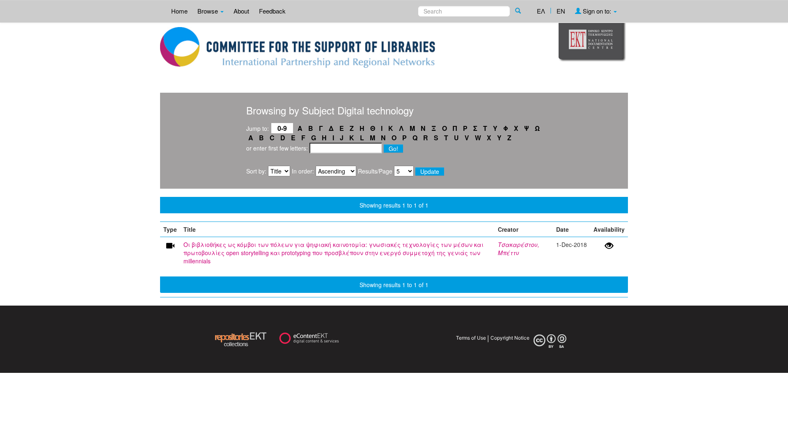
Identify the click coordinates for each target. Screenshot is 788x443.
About (241, 11)
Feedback (272, 11)
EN (561, 11)
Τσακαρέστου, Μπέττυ (518, 248)
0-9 (282, 128)
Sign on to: (597, 11)
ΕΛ (541, 11)
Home (179, 11)
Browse (208, 11)
